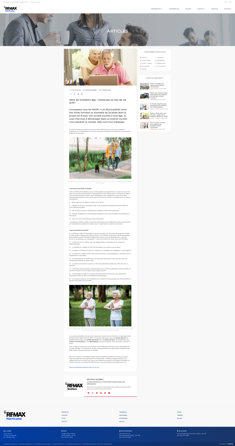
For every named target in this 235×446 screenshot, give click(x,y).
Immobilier (160, 60)
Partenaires (123, 415)
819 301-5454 (11, 437)
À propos (64, 415)
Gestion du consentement (104, 444)
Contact (227, 9)
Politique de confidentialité (73, 444)
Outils (64, 418)
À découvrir (146, 60)
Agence (200, 9)
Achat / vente (147, 63)
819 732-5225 (36, 2)
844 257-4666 (184, 435)
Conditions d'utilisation (89, 444)
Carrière (180, 415)
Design (144, 69)
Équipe (188, 9)
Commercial (174, 9)
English (121, 421)
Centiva (230, 443)
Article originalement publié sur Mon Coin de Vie (84, 367)
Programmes (123, 418)
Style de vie (76, 90)
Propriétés (156, 9)
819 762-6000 (126, 437)
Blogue (215, 9)
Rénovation (161, 63)
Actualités (146, 66)
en (230, 2)
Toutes (144, 57)
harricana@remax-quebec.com (17, 2)
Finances (160, 57)
